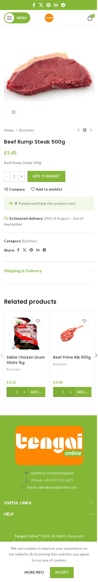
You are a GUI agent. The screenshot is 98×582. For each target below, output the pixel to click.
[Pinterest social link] (48, 5)
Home (9, 130)
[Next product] (91, 130)
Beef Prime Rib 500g (72, 357)
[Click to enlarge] (14, 112)
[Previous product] (78, 130)
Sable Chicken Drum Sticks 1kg (26, 360)
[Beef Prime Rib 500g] (72, 333)
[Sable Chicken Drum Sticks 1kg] (26, 333)
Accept (61, 572)
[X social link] (41, 5)
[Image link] (49, 445)
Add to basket (46, 176)
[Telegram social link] (63, 5)
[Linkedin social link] (56, 5)
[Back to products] (85, 130)
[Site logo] (49, 17)
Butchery (26, 130)
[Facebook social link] (34, 5)
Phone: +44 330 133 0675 (52, 480)
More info (35, 572)
